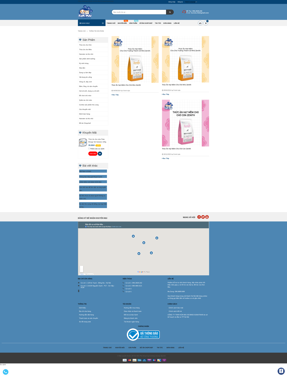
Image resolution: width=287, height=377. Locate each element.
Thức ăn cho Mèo (85, 49)
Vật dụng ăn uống (85, 77)
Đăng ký (180, 2)
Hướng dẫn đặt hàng (86, 315)
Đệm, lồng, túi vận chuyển (88, 86)
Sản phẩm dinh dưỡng (87, 59)
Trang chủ (82, 31)
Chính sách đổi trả (175, 311)
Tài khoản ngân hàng (131, 322)
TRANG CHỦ (107, 347)
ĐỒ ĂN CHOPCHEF (146, 347)
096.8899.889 (180, 291)
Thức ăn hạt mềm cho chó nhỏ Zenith (126, 85)
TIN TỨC (160, 347)
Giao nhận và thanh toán (132, 311)
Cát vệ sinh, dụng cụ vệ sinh (89, 91)
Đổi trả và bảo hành (131, 315)
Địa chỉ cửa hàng (85, 311)
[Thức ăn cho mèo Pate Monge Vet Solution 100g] (82, 142)
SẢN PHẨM (132, 347)
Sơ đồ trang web (85, 322)
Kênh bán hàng (84, 114)
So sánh (3, 364)
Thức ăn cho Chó (85, 45)
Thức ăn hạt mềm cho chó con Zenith (176, 149)
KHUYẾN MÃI (120, 347)
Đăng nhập (172, 2)
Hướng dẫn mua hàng (132, 308)
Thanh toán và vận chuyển (88, 318)
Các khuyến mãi (85, 109)
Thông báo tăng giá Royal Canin (90, 177)
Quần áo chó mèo (85, 100)
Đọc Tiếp (115, 95)
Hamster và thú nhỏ (86, 54)
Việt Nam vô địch (85, 171)
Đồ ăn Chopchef (85, 123)
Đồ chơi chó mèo (85, 95)
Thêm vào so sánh (97, 149)
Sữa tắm (82, 68)
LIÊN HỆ (181, 347)
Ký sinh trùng (83, 63)
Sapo (168, 356)
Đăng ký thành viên (131, 318)
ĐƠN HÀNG (170, 347)
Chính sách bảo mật (176, 308)
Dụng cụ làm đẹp (85, 72)
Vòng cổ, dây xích (85, 82)
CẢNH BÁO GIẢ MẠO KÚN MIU (90, 182)
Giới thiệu (82, 308)
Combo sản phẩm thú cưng (89, 105)
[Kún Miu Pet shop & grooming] (85, 12)
